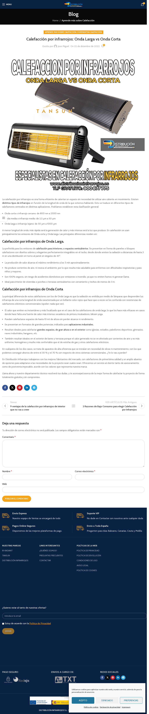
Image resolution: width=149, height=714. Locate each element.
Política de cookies (91, 707)
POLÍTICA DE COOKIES (87, 570)
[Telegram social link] (34, 388)
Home (55, 20)
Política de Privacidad (40, 623)
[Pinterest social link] (20, 388)
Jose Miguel (63, 46)
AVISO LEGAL (82, 565)
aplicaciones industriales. (81, 324)
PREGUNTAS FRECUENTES (51, 555)
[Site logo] (73, 4)
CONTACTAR (45, 560)
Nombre (7, 471)
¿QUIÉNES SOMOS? (48, 550)
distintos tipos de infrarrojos (16, 203)
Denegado (107, 700)
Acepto (83, 700)
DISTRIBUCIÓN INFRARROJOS (15, 560)
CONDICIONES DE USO (87, 560)
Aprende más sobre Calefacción (78, 20)
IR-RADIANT (7, 550)
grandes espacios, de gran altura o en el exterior (61, 329)
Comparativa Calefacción (89, 32)
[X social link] (12, 388)
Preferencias (131, 700)
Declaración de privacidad (110, 707)
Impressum (126, 707)
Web (4, 484)
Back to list (73, 406)
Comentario (9, 437)
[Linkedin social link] (27, 388)
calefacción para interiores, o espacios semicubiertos (62, 248)
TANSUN (6, 555)
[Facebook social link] (5, 388)
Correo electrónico (85, 471)
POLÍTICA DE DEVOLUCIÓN (89, 555)
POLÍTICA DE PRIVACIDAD (88, 550)
